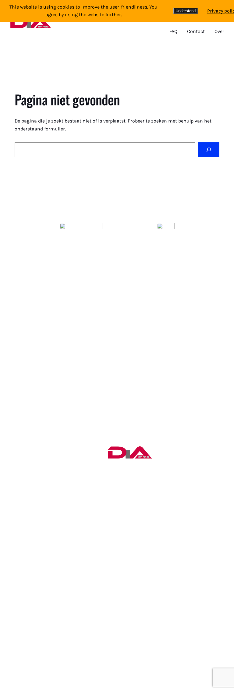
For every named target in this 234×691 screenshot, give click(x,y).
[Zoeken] (208, 149)
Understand (186, 11)
